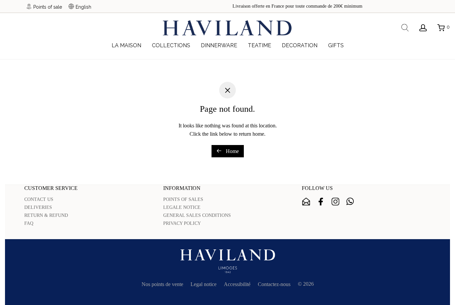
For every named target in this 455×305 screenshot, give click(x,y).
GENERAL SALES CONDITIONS (197, 215)
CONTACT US (38, 199)
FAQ (28, 223)
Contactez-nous (274, 284)
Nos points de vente (162, 284)
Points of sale (47, 6)
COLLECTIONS (171, 45)
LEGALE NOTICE (182, 207)
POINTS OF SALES (183, 199)
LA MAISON (126, 45)
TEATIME (259, 45)
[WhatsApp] (350, 201)
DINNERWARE (219, 45)
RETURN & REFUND (46, 215)
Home (232, 151)
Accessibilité (237, 284)
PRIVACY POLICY (182, 223)
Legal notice (204, 284)
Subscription (306, 201)
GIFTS (336, 45)
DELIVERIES (38, 207)
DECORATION (299, 45)
